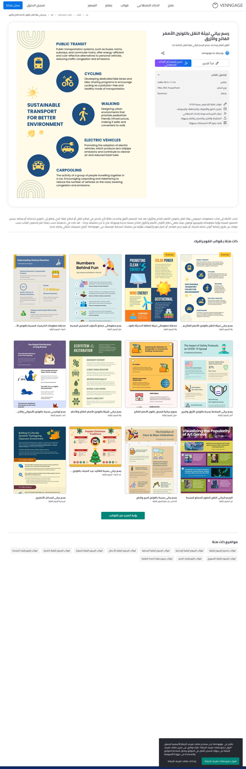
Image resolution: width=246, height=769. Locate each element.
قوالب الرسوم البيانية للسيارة (89, 550)
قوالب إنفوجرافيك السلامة (24, 550)
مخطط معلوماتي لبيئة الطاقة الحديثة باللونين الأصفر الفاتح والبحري (151, 325)
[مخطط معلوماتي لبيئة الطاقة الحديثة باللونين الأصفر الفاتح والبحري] (151, 288)
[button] (211, 63)
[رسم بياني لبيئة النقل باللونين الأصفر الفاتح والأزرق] (207, 288)
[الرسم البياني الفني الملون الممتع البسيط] (207, 460)
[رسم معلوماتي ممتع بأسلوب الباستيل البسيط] (95, 288)
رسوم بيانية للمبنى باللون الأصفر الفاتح (155, 411)
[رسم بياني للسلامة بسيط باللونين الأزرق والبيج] (207, 374)
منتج (171, 5)
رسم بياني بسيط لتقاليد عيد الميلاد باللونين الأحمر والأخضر (95, 471)
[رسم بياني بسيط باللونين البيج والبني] (151, 460)
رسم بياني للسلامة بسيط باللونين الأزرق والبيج (207, 411)
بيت (87, 15)
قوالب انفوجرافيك (65, 15)
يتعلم (108, 5)
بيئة (52, 15)
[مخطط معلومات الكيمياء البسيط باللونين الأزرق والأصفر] (40, 288)
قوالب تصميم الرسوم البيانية (222, 550)
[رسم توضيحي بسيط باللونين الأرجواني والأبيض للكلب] (40, 374)
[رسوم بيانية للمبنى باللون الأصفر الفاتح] (151, 374)
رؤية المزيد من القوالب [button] (123, 515)
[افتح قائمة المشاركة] (163, 53)
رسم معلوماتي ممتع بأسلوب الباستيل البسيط (95, 325)
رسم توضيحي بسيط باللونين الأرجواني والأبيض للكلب (40, 411)
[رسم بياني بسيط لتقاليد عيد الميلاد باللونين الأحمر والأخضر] (95, 447)
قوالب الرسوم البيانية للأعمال (122, 550)
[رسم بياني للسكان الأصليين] (40, 460)
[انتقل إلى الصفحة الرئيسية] (228, 5)
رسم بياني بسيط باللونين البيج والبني (156, 497)
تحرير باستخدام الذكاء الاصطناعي (170, 63)
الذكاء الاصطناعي (148, 5)
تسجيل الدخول (36, 5)
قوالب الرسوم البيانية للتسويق (222, 558)
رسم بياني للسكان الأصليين (51, 497)
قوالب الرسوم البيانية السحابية (156, 550)
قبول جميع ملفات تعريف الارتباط (220, 761)
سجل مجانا (13, 5)
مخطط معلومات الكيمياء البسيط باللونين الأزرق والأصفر (40, 325)
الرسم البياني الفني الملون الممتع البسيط (209, 497)
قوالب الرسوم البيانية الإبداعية (189, 550)
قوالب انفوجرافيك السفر (189, 558)
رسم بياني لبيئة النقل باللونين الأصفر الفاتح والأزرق (207, 325)
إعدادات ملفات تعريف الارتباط (182, 761)
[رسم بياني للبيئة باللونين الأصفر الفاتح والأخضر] (95, 374)
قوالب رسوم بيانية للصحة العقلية (156, 558)
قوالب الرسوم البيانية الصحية (57, 550)
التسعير (92, 5)
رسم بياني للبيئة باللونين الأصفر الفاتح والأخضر (96, 411)
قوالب (125, 5)
